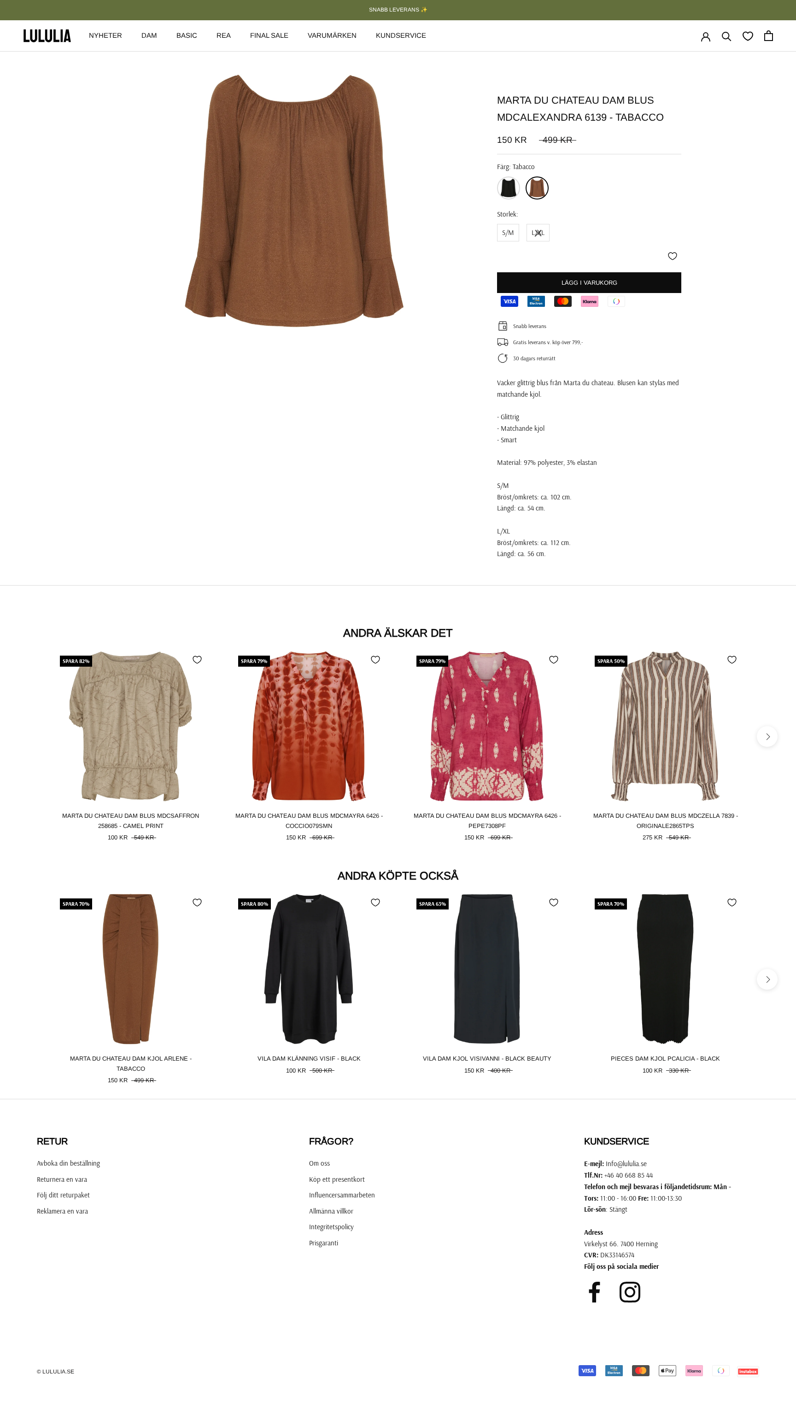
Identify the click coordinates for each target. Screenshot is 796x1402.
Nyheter (105, 35)
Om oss (319, 1163)
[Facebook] (594, 1292)
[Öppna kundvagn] (768, 35)
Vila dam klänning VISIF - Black (309, 1058)
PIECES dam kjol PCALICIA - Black (665, 1058)
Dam (149, 35)
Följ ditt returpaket (63, 1195)
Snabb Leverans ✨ (398, 9)
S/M (508, 232)
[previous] (28, 736)
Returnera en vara (62, 1179)
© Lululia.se (55, 1371)
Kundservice (401, 35)
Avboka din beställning (68, 1163)
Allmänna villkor (331, 1211)
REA (224, 35)
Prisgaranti (323, 1242)
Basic (186, 35)
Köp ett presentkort (337, 1179)
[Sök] (727, 36)
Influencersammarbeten (342, 1195)
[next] (767, 736)
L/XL (538, 232)
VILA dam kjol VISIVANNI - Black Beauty (487, 1058)
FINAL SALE (269, 35)
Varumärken (332, 35)
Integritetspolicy (331, 1226)
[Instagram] (630, 1292)
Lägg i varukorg (589, 282)
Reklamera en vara (62, 1211)
